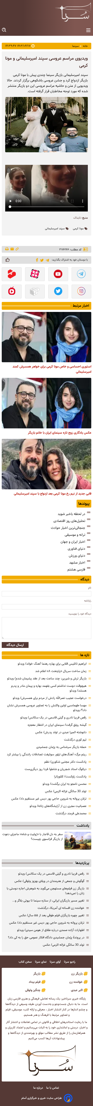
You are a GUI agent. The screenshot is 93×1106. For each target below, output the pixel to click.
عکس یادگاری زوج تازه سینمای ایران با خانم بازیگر (59, 432)
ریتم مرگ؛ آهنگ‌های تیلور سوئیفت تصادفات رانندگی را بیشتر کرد (47, 754)
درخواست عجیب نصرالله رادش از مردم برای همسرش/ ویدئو (50, 698)
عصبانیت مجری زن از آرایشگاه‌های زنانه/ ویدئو (58, 806)
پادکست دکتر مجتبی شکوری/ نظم (65, 761)
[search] (4, 30)
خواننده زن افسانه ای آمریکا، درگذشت (61, 908)
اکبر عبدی (77, 990)
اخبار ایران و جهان (73, 541)
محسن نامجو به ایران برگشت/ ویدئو (65, 784)
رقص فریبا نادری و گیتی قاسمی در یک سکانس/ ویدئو (53, 717)
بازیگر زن (77, 973)
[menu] (88, 30)
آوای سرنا (56, 962)
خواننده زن (76, 982)
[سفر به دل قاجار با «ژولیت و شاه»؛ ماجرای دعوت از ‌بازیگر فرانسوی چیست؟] (77, 841)
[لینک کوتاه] (17, 249)
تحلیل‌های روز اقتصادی (69, 521)
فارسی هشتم (76, 569)
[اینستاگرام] (81, 292)
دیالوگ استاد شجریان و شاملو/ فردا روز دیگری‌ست (56, 769)
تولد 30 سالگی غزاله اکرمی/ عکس (66, 791)
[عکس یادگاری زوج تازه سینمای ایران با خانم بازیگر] (46, 403)
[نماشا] (11, 292)
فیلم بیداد (34, 982)
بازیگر (36, 973)
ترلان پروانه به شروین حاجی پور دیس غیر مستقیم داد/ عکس (49, 798)
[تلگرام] (46, 259)
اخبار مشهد (77, 562)
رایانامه (87, 601)
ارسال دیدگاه (15, 645)
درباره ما (38, 1088)
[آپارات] (35, 274)
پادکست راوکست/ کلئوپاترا (70, 776)
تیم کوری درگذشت (75, 739)
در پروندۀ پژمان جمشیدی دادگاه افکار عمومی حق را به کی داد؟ (46, 937)
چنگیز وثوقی (32, 990)
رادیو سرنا (70, 962)
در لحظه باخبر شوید (71, 514)
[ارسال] (12, 249)
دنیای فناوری (76, 548)
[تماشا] (11, 274)
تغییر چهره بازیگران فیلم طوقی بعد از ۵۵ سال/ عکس (51, 915)
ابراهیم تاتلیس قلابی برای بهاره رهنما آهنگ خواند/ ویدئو (52, 663)
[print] (7, 249)
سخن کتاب (26, 962)
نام (89, 588)
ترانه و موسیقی (75, 534)
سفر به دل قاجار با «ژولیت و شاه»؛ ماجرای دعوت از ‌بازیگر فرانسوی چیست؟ (32, 836)
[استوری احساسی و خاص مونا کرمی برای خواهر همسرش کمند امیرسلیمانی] (46, 337)
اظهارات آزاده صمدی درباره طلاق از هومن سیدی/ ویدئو (50, 930)
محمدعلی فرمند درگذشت (71, 813)
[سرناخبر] (73, 12)
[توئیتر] (41, 260)
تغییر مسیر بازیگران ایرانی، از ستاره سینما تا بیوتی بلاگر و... (48, 900)
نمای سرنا (41, 962)
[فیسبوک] (36, 259)
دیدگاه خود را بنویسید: (79, 614)
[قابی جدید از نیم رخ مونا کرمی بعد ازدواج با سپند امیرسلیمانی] (46, 464)
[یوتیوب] (58, 274)
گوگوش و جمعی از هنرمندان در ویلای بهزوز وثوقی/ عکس (49, 881)
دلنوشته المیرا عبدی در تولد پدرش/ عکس (61, 732)
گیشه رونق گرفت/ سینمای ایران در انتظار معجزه (57, 725)
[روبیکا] (35, 292)
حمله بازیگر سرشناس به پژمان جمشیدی (61, 747)
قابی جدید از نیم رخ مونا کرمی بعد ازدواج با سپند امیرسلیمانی (52, 493)
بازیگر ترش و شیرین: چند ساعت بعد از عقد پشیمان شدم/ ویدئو (47, 678)
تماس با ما (53, 1088)
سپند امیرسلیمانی (55, 228)
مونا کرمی (78, 228)
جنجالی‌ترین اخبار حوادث (68, 528)
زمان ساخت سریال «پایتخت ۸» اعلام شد (61, 671)
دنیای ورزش (77, 555)
